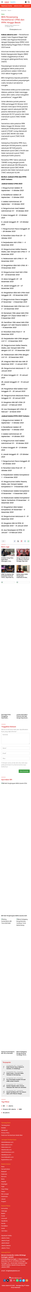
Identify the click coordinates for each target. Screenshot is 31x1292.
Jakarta (10, 1106)
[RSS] (26, 1280)
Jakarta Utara (5, 1238)
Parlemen (4, 1174)
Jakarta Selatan (6, 1245)
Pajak (2, 1186)
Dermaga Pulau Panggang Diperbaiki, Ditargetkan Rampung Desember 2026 (7, 716)
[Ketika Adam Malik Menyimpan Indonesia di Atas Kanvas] (23, 569)
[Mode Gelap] (26, 2)
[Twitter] (7, 1280)
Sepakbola (4, 1221)
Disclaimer (4, 1130)
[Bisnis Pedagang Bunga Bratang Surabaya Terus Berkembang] (23, 984)
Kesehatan (4, 1196)
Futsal (3, 1216)
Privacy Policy (5, 1133)
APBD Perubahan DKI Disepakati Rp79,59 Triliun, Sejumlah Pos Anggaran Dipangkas (7, 575)
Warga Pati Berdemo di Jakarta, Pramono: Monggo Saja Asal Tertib (23, 559)
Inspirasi (3, 1181)
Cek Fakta (4, 1231)
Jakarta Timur (5, 1248)
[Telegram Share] (25, 541)
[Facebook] (4, 1280)
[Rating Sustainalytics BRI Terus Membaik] (7, 984)
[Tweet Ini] (18, 541)
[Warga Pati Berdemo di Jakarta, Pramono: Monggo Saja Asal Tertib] (23, 552)
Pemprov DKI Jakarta (9, 1109)
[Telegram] (20, 1280)
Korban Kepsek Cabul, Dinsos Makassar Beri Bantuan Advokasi (16, 1086)
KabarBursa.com (6, 1155)
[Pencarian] (29, 2)
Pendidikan (4, 1226)
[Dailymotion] (23, 1280)
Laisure (3, 1199)
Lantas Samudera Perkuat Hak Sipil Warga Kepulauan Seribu (22, 716)
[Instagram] (11, 1280)
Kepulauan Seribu (6, 1235)
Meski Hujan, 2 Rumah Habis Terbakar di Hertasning (15, 1074)
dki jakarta (6, 1112)
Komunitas (4, 1208)
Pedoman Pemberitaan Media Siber (12, 1135)
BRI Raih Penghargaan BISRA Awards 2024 (14, 915)
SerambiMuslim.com (7, 1157)
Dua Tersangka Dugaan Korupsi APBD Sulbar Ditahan (16, 1080)
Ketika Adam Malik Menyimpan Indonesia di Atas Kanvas (22, 575)
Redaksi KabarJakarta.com (12, 25)
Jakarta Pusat (5, 1240)
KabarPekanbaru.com (7, 1152)
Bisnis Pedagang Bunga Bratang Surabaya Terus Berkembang (22, 1053)
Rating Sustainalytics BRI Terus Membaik (7, 1052)
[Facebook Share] (14, 541)
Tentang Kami (5, 1125)
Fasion (3, 1191)
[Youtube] (14, 1280)
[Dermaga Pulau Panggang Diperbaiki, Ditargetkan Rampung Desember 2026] (7, 647)
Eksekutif (4, 1171)
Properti (3, 1201)
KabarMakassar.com (7, 1142)
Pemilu (3, 1223)
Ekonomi (3, 1176)
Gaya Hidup (4, 1189)
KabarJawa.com (6, 1147)
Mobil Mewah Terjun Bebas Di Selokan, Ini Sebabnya (15, 1067)
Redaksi (3, 1128)
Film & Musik (5, 1194)
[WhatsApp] (17, 1280)
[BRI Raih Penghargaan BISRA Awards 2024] (15, 848)
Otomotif (4, 1218)
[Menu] (2, 2)
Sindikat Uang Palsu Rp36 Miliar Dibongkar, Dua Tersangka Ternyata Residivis (7, 559)
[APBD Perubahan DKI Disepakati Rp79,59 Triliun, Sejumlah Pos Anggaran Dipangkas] (7, 569)
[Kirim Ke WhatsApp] (28, 541)
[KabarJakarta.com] (10, 2)
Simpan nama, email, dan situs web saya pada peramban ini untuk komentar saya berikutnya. (14, 765)
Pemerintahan (5, 1169)
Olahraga (4, 1211)
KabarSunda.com (6, 1150)
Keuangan (4, 1184)
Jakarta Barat (5, 1243)
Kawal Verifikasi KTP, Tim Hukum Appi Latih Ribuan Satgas (16, 1092)
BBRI (20, 1109)
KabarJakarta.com (6, 1145)
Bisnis (2, 1179)
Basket (3, 1213)
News (3, 14)
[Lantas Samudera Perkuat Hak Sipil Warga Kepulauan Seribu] (23, 647)
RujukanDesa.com (6, 1160)
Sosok (3, 1228)
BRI (4, 1106)
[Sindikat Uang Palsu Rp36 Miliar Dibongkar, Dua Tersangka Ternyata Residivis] (7, 552)
